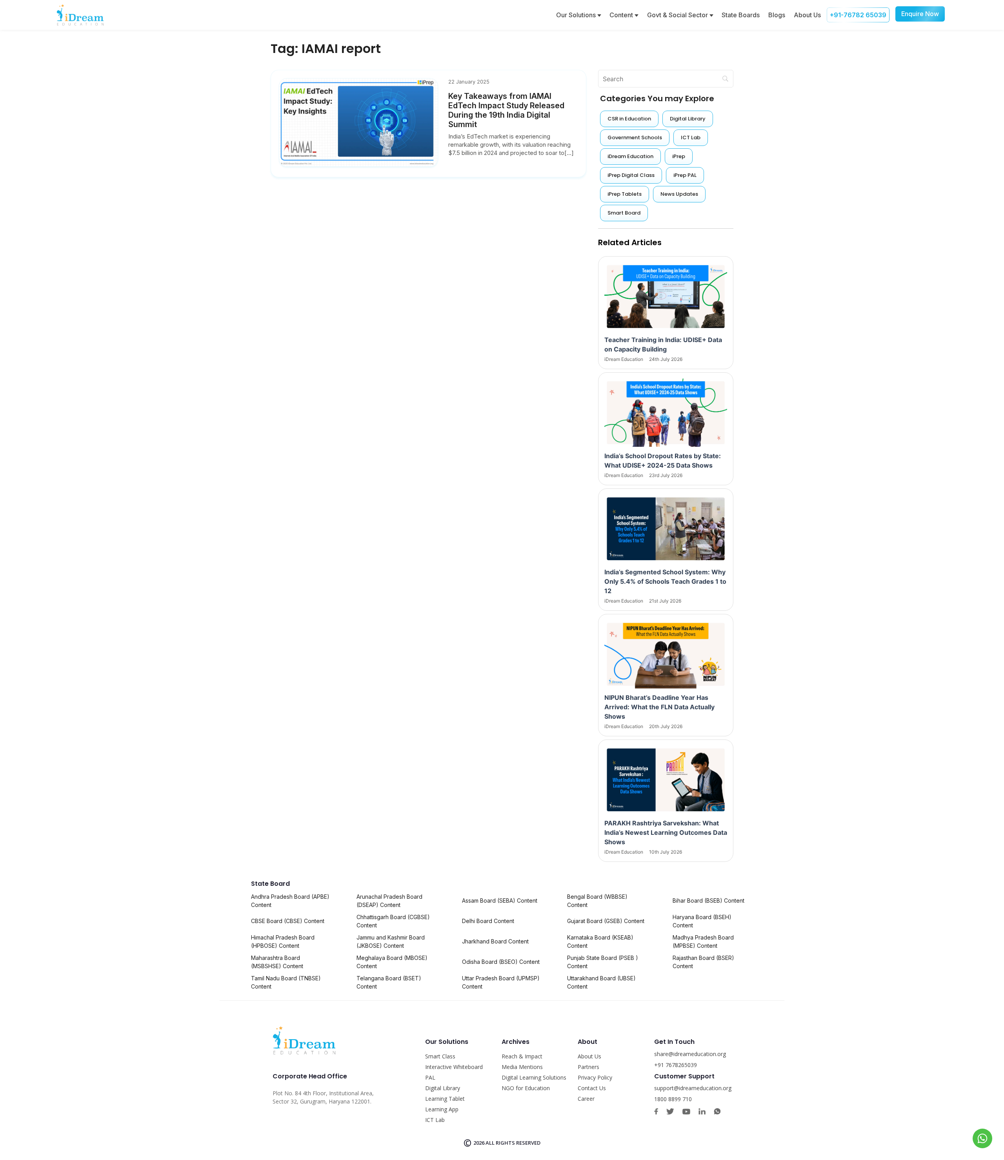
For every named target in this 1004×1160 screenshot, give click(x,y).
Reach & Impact (522, 1056)
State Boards (741, 15)
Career (586, 1098)
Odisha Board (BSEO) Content (501, 961)
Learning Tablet (445, 1098)
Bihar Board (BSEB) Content (708, 900)
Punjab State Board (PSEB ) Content (602, 961)
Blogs (776, 15)
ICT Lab (435, 1120)
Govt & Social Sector (678, 15)
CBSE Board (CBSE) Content (287, 921)
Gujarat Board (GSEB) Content (605, 921)
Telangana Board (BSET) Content (388, 982)
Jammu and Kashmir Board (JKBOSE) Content (390, 941)
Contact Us (592, 1088)
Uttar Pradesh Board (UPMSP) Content (501, 982)
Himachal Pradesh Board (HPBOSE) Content (283, 941)
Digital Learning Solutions (534, 1077)
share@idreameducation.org (690, 1054)
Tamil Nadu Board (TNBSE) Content (286, 982)
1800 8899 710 (673, 1099)
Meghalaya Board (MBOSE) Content (391, 961)
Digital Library (442, 1088)
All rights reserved (513, 1142)
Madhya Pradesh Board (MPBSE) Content (703, 941)
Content (622, 15)
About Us (807, 15)
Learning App (441, 1109)
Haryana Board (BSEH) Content (702, 921)
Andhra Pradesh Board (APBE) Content (290, 900)
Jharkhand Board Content (495, 941)
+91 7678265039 (675, 1065)
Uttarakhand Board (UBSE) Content (601, 982)
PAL (430, 1077)
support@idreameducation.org (692, 1088)
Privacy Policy (595, 1077)
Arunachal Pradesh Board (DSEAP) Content (389, 900)
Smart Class (440, 1056)
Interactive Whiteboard (454, 1067)
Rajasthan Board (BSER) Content (703, 961)
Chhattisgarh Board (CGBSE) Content (393, 921)
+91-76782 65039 (858, 15)
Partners (588, 1067)
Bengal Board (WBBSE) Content (597, 900)
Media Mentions (522, 1067)
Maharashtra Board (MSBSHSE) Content (277, 961)
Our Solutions (576, 15)
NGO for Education (526, 1088)
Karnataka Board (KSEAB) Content (600, 941)
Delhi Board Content (488, 921)
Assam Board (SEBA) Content (499, 900)
